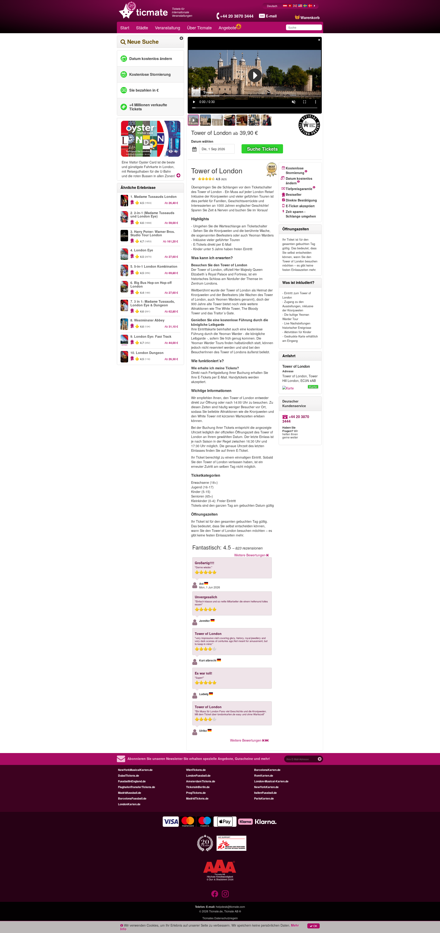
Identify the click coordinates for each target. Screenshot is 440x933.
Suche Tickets (262, 148)
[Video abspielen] (255, 75)
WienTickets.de (196, 770)
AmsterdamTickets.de (200, 781)
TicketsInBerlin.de (198, 787)
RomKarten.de (263, 775)
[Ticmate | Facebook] (214, 893)
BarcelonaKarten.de (267, 770)
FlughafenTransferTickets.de (136, 787)
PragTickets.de (196, 793)
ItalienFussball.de (265, 793)
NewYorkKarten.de (266, 787)
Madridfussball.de (129, 793)
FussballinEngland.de (132, 781)
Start (124, 27)
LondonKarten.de (129, 804)
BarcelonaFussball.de (132, 798)
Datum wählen (202, 141)
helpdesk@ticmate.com (230, 907)
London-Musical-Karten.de (271, 781)
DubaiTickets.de (128, 775)
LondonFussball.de (198, 775)
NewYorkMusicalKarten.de (135, 770)
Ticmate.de (216, 911)
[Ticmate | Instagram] (225, 893)
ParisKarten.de (264, 798)
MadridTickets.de (197, 798)
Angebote (227, 27)
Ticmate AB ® (232, 911)
